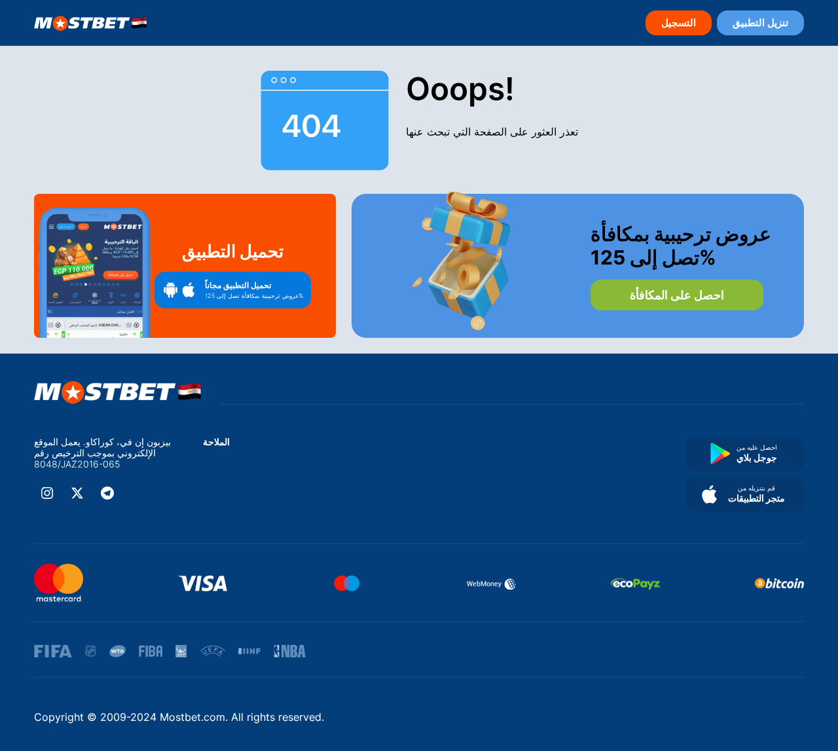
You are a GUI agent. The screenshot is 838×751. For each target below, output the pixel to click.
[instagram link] (47, 493)
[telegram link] (107, 493)
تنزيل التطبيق (760, 22)
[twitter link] (77, 493)
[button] (233, 290)
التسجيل (678, 22)
